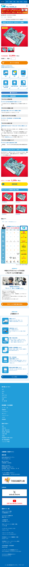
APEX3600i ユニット (12, 221)
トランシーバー (5, 415)
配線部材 (4, 409)
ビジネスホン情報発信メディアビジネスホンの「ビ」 (8, 554)
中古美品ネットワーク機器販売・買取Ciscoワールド (10, 537)
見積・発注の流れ (6, 430)
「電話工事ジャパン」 (8, 136)
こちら (9, 155)
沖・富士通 (4, 401)
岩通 (3, 399)
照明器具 (4, 419)
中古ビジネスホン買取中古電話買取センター (7, 512)
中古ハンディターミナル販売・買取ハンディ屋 (9, 524)
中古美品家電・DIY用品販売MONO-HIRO (8, 546)
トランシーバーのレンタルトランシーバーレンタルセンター (9, 533)
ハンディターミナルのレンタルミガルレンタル (8, 529)
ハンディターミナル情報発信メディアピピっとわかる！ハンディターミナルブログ (11, 550)
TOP (2, 17)
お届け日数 (4, 433)
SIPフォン (4, 413)
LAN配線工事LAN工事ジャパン (6, 520)
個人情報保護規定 (6, 439)
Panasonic (4, 397)
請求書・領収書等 (6, 432)
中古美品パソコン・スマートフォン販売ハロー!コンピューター (10, 542)
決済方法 (4, 428)
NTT (7, 1)
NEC (14, 1)
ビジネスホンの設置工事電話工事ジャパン (7, 516)
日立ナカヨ (4, 395)
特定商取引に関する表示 (7, 437)
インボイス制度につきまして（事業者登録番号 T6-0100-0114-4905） (11, 473)
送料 (3, 426)
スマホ (3, 417)
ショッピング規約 (6, 441)
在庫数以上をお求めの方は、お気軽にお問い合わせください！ (8, 66)
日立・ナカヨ (19, 1)
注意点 (3, 435)
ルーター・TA (5, 407)
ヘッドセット (5, 411)
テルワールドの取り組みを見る (14, 304)
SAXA (11, 1)
